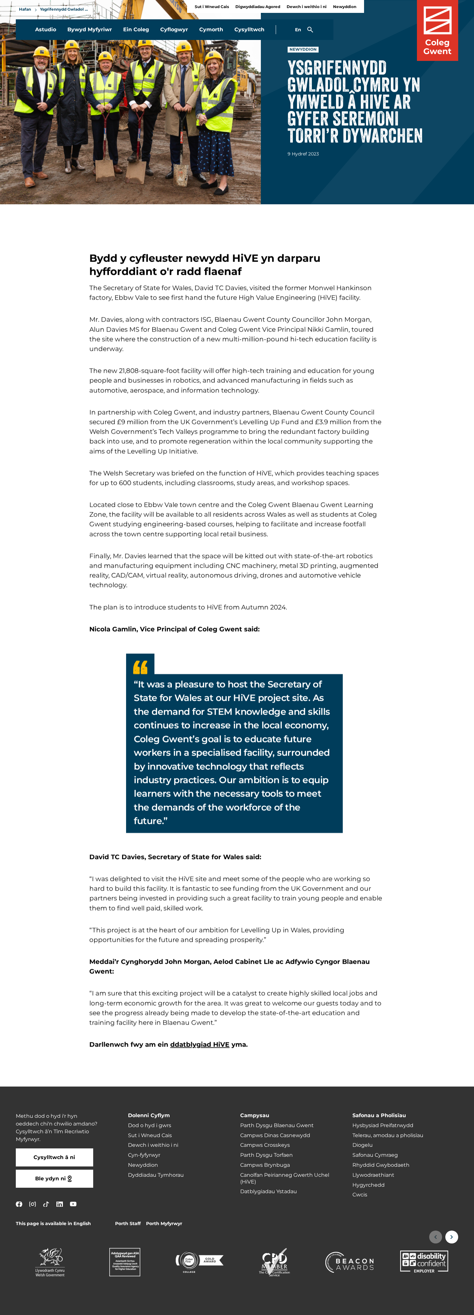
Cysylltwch (249, 30)
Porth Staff (128, 1223)
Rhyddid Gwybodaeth (381, 1165)
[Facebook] (19, 1204)
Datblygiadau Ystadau (268, 1191)
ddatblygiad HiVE (200, 1044)
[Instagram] (32, 1204)
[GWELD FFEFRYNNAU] (429, 1306)
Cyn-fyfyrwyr (144, 1155)
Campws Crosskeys (265, 1145)
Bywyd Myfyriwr (89, 30)
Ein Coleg (136, 30)
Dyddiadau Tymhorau (156, 1175)
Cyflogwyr (174, 30)
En (298, 29)
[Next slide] (451, 1237)
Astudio (45, 30)
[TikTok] (46, 1204)
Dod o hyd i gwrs (149, 1125)
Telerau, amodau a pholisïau (387, 1135)
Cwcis (359, 1195)
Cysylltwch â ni (54, 1157)
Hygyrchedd (368, 1185)
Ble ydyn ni (50, 1179)
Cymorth (211, 30)
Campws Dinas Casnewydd (275, 1135)
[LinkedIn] (59, 1204)
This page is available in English (53, 1223)
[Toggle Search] (310, 30)
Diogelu (362, 1145)
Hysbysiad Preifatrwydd (382, 1125)
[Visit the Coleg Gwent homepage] (437, 30)
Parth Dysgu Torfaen (266, 1155)
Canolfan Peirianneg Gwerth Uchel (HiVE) (284, 1178)
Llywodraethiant (373, 1175)
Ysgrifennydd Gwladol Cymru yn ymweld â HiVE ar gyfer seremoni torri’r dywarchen (65, 9)
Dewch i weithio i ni (307, 7)
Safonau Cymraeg (375, 1155)
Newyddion (344, 7)
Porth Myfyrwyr (164, 1223)
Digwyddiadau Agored (257, 7)
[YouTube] (73, 1204)
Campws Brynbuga (265, 1165)
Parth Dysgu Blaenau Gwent (277, 1125)
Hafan (25, 9)
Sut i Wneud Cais (212, 7)
